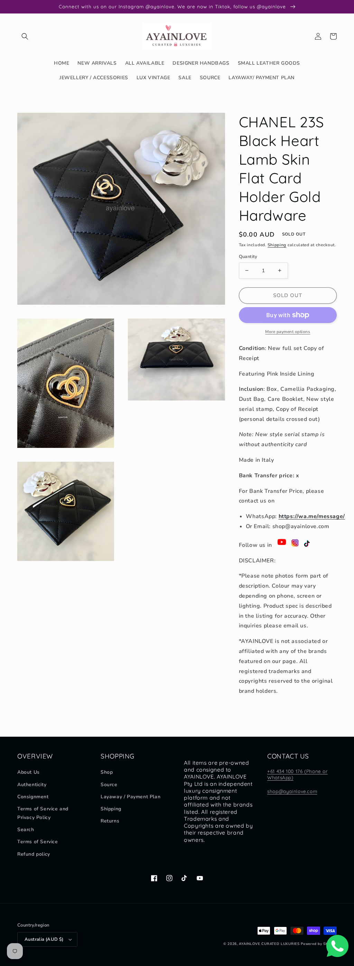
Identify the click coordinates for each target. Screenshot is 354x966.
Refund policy (33, 854)
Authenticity (31, 784)
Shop (107, 772)
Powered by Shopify (319, 943)
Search (25, 829)
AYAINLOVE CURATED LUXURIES (269, 943)
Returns (110, 821)
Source (109, 784)
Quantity (248, 257)
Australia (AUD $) (44, 939)
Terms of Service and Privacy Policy (42, 813)
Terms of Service (37, 841)
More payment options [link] (287, 331)
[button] (24, 36)
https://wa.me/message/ (312, 516)
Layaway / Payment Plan (130, 796)
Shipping (277, 245)
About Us (28, 772)
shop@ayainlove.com (292, 791)
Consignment (33, 796)
